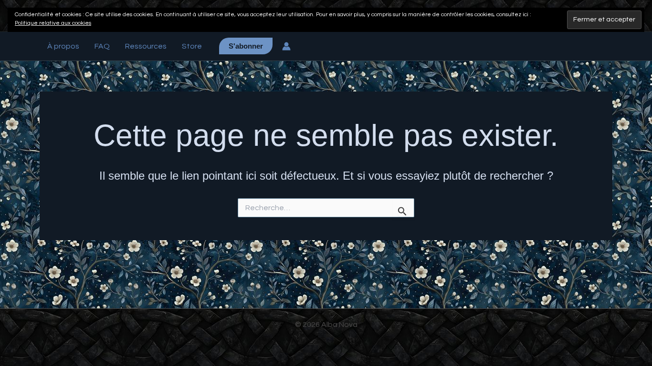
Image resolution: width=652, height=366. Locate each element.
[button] (246, 46)
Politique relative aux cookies (53, 23)
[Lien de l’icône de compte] (286, 46)
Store (192, 46)
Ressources (146, 46)
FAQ (102, 46)
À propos (63, 46)
